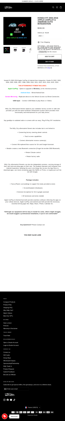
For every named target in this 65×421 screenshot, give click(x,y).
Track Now (6, 335)
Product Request (8, 369)
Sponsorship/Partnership (11, 363)
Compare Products (9, 302)
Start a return (7, 323)
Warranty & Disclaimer (10, 328)
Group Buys (7, 358)
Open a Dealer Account (10, 342)
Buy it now (50, 61)
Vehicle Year (43, 32)
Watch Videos (7, 313)
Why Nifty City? (8, 310)
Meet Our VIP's (8, 316)
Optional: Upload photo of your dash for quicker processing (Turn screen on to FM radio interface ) (49, 47)
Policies (5, 325)
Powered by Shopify (32, 415)
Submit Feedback (8, 372)
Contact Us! (41, 225)
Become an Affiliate (9, 374)
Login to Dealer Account (11, 345)
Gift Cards (6, 355)
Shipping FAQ (7, 307)
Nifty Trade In (7, 366)
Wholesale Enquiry (9, 360)
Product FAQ (7, 305)
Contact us (6, 352)
